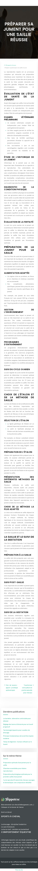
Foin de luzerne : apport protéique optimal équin (12, 687)
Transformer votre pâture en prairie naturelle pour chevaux (27, 689)
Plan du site (19, 870)
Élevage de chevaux (11, 65)
